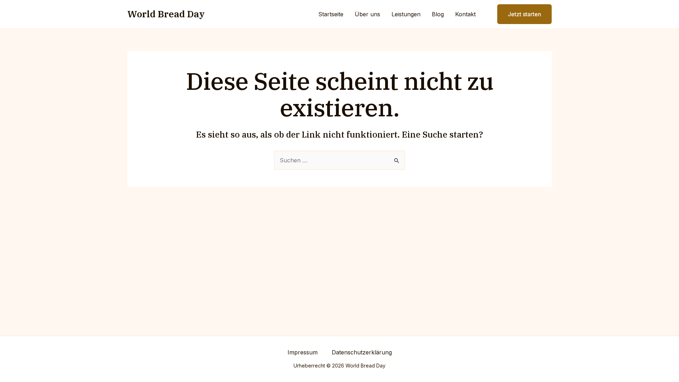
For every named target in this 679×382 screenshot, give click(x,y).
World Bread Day (166, 14)
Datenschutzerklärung (362, 352)
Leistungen (405, 14)
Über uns (367, 14)
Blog (438, 14)
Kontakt (465, 14)
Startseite (330, 14)
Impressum (303, 352)
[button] (520, 14)
